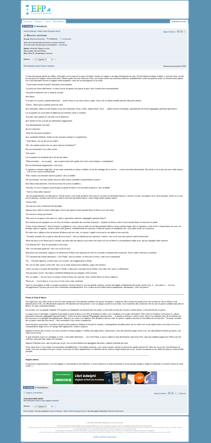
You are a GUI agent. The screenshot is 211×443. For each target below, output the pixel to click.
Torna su (182, 394)
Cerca (47, 22)
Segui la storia (168, 32)
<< (33, 60)
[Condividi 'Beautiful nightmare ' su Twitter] (41, 27)
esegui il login (40, 66)
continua (63, 45)
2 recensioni (66, 39)
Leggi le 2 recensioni (34, 393)
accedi (183, 22)
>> (55, 60)
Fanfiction (27, 22)
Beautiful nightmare (37, 35)
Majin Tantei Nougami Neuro (49, 31)
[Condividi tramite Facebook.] (27, 27)
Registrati (175, 22)
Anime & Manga (30, 31)
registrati (50, 66)
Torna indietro (28, 411)
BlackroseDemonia (37, 39)
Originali (38, 22)
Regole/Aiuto (58, 22)
